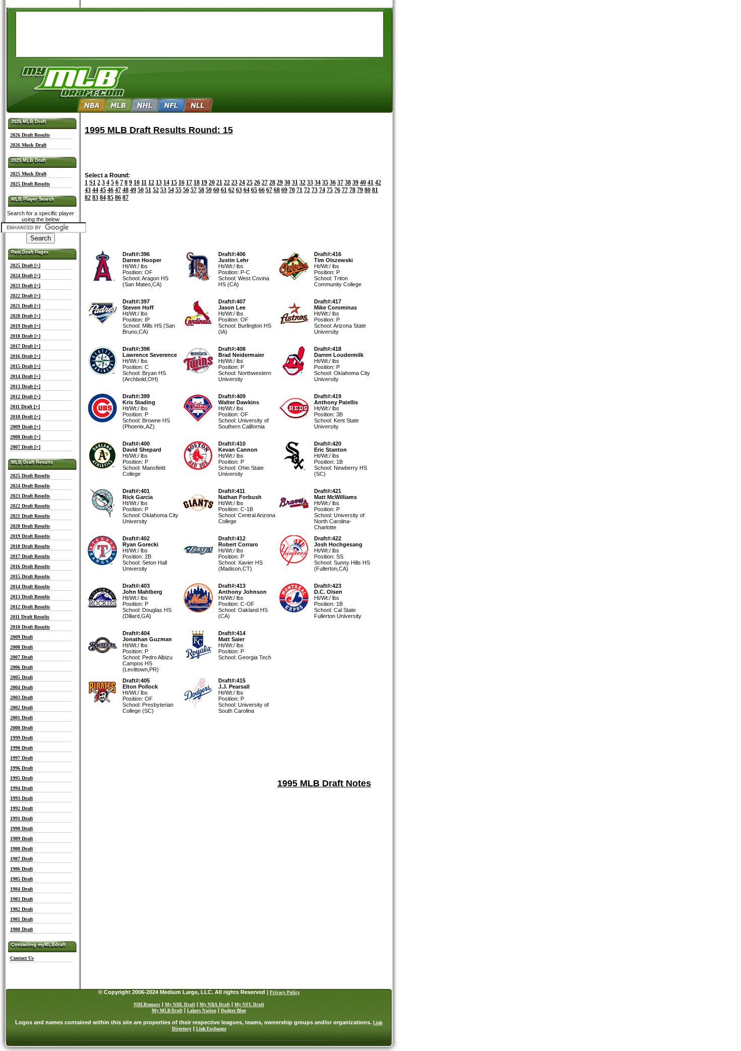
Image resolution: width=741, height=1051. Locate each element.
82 (88, 197)
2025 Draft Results (30, 184)
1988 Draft (21, 848)
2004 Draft (21, 687)
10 (137, 182)
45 (103, 190)
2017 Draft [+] (25, 346)
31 (295, 182)
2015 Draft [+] (25, 366)
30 (287, 182)
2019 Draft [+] (25, 326)
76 (337, 190)
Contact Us (22, 958)
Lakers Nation (201, 1010)
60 (216, 190)
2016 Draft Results (30, 566)
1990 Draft (21, 828)
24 (242, 182)
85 (110, 197)
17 (189, 182)
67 (269, 190)
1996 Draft (21, 768)
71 (299, 190)
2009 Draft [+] (25, 426)
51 (148, 190)
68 (277, 190)
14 (166, 182)
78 (352, 190)
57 (194, 190)
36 (333, 182)
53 (163, 190)
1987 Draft (21, 858)
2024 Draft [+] (25, 275)
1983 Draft (21, 899)
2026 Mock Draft (28, 145)
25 (249, 182)
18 (197, 182)
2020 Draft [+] (25, 316)
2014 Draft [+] (25, 376)
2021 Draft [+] (25, 305)
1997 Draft (21, 758)
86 (118, 197)
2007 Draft (21, 657)
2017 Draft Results (30, 556)
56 (186, 190)
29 (280, 182)
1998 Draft (21, 748)
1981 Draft (21, 919)
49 (133, 190)
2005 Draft (21, 677)
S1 (92, 182)
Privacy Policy (285, 992)
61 (224, 190)
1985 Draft (21, 879)
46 (110, 190)
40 (363, 182)
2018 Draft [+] (25, 336)
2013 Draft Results (30, 596)
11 (144, 182)
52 (156, 190)
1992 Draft (21, 808)
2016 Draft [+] (25, 356)
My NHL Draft (180, 1004)
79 (360, 190)
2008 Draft (21, 647)
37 (340, 182)
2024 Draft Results (30, 485)
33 (310, 182)
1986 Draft (21, 869)
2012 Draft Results (30, 606)
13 (159, 182)
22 (227, 182)
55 (178, 190)
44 (95, 190)
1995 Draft (21, 778)
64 (246, 190)
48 (125, 190)
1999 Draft (21, 737)
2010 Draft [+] (25, 416)
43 (88, 190)
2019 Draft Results (30, 536)
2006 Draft (21, 667)
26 (257, 182)
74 (322, 190)
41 (370, 182)
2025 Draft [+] (25, 265)
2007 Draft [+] (25, 447)
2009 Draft (21, 637)
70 (292, 190)
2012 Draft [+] (25, 396)
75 (330, 190)
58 (201, 190)
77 (345, 190)
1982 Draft (21, 909)
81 (375, 190)
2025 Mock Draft (28, 173)
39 (355, 182)
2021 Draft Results (30, 516)
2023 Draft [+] (25, 285)
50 (141, 190)
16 (181, 182)
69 (284, 190)
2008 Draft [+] (25, 437)
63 (239, 190)
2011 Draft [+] (25, 406)
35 (325, 182)
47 (118, 190)
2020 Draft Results (30, 526)
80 (367, 190)
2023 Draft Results (30, 496)
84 (103, 197)
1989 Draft (21, 838)
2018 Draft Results (30, 546)
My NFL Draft (249, 1004)
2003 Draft (21, 697)
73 (315, 190)
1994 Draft (21, 788)
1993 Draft (21, 798)
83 (95, 197)
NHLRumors (147, 1004)
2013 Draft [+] (25, 386)
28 (272, 182)
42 (378, 182)
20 (212, 182)
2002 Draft (21, 707)
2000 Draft (21, 727)
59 (209, 190)
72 (307, 190)
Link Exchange (211, 1028)
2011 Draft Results (29, 617)
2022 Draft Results (30, 506)
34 (318, 182)
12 (151, 182)
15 (174, 182)
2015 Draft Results (30, 576)
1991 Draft (21, 818)
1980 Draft (21, 929)
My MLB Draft (167, 1010)
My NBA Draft (215, 1004)
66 (262, 190)
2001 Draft (21, 717)
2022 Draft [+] (25, 295)
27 (265, 182)
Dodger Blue (233, 1010)
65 (254, 190)
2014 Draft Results (30, 586)
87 (125, 197)
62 (231, 190)
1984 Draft (21, 889)
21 (219, 182)
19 (204, 182)
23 (234, 182)
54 (171, 190)
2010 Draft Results (30, 627)
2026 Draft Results (30, 135)
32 (302, 182)
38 (348, 182)
